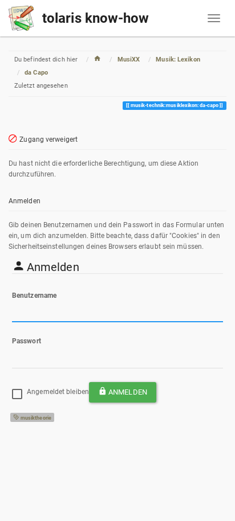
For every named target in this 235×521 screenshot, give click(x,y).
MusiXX (129, 59)
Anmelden (127, 392)
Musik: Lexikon (178, 59)
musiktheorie (35, 418)
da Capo (36, 72)
